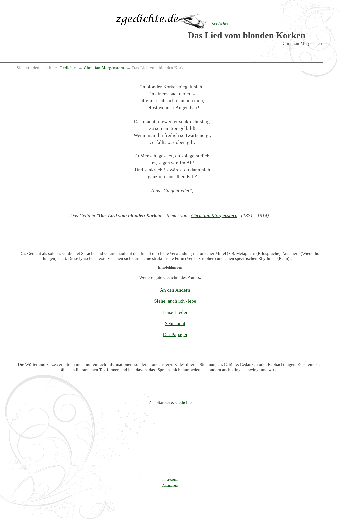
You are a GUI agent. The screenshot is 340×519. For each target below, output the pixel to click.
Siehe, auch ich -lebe (175, 301)
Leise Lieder (175, 312)
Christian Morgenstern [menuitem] (104, 68)
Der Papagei (175, 334)
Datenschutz (170, 485)
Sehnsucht (175, 323)
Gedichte (183, 402)
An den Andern (175, 290)
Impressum (170, 479)
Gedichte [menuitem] (68, 68)
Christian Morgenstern (214, 215)
